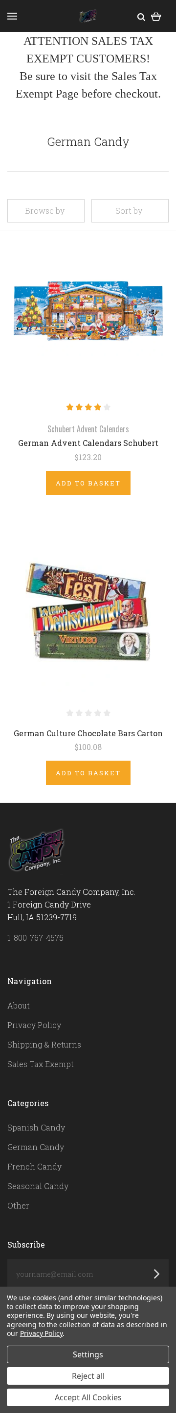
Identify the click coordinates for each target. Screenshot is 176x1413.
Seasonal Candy (37, 1186)
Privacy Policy (34, 1025)
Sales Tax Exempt (40, 1064)
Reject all (88, 1376)
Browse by (45, 210)
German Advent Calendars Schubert (88, 443)
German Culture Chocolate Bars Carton (88, 733)
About (18, 1005)
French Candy (34, 1166)
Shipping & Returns (44, 1044)
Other (18, 1205)
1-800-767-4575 (35, 937)
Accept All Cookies (88, 1397)
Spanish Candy (36, 1127)
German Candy (35, 1147)
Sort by (128, 210)
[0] (156, 16)
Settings (88, 1354)
